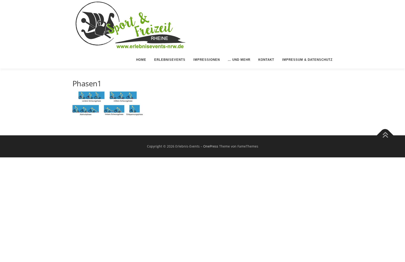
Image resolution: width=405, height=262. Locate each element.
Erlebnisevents (169, 59)
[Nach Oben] (385, 135)
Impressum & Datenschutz (307, 59)
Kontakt (266, 59)
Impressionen (206, 59)
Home (141, 59)
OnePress (210, 146)
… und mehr (239, 59)
